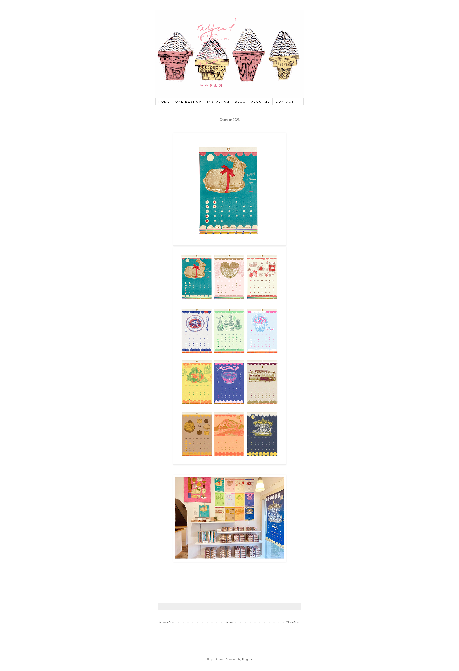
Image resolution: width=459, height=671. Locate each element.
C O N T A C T (284, 101)
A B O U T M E (260, 101)
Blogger (247, 659)
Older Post (293, 622)
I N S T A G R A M (218, 101)
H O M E (163, 101)
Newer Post (167, 622)
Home (230, 622)
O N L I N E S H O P (188, 101)
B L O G (240, 101)
